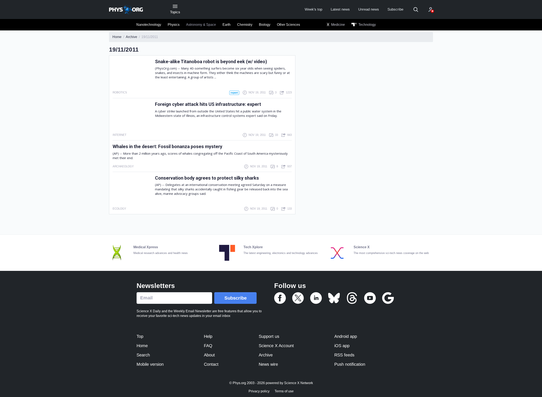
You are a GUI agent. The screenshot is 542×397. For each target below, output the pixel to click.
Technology (367, 24)
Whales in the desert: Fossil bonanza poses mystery (167, 146)
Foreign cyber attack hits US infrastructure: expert (208, 104)
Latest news (340, 9)
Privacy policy (259, 391)
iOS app (342, 345)
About (209, 355)
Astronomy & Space (201, 24)
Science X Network (298, 383)
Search (143, 355)
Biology (264, 24)
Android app (345, 336)
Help (208, 336)
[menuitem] (148, 25)
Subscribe (395, 9)
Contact (211, 364)
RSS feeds (344, 355)
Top (140, 336)
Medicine (337, 24)
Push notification (349, 364)
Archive (266, 355)
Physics (174, 24)
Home (142, 345)
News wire (268, 364)
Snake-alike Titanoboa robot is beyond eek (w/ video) (211, 61)
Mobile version (150, 364)
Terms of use (284, 391)
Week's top (313, 9)
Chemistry (244, 24)
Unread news (368, 9)
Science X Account (276, 345)
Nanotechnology (148, 24)
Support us (269, 336)
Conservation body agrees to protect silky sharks (207, 178)
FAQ (208, 345)
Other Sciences (288, 24)
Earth (227, 24)
